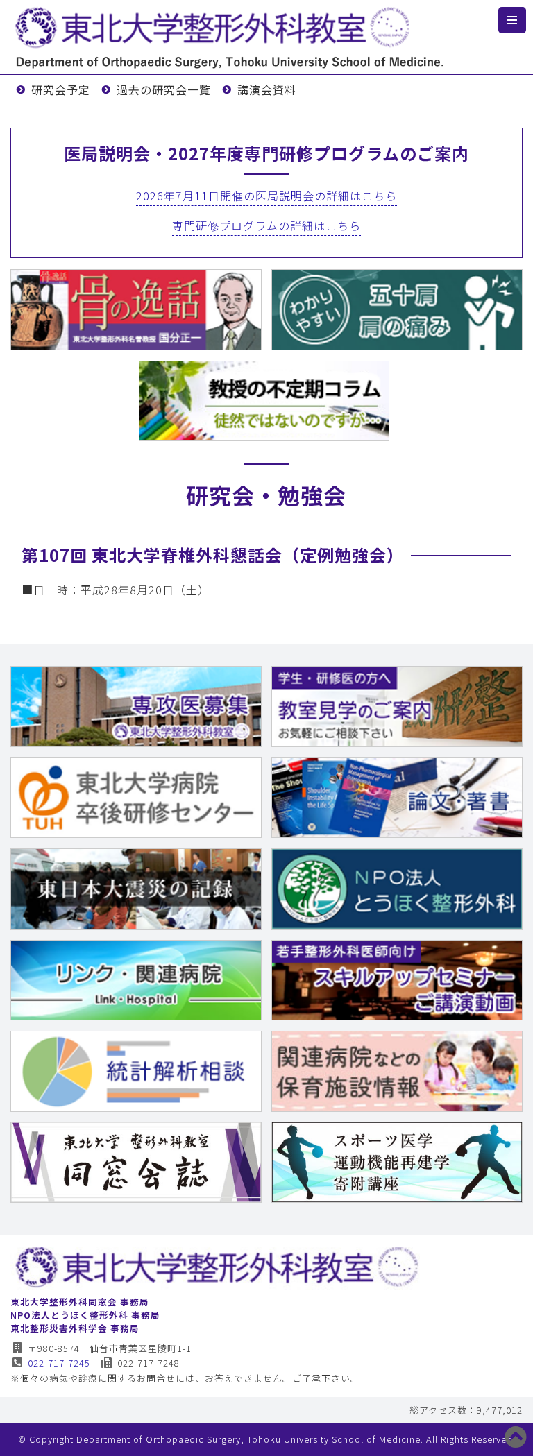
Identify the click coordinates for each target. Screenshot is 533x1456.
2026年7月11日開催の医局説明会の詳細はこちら (266, 195)
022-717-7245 (59, 1362)
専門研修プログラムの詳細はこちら (266, 225)
